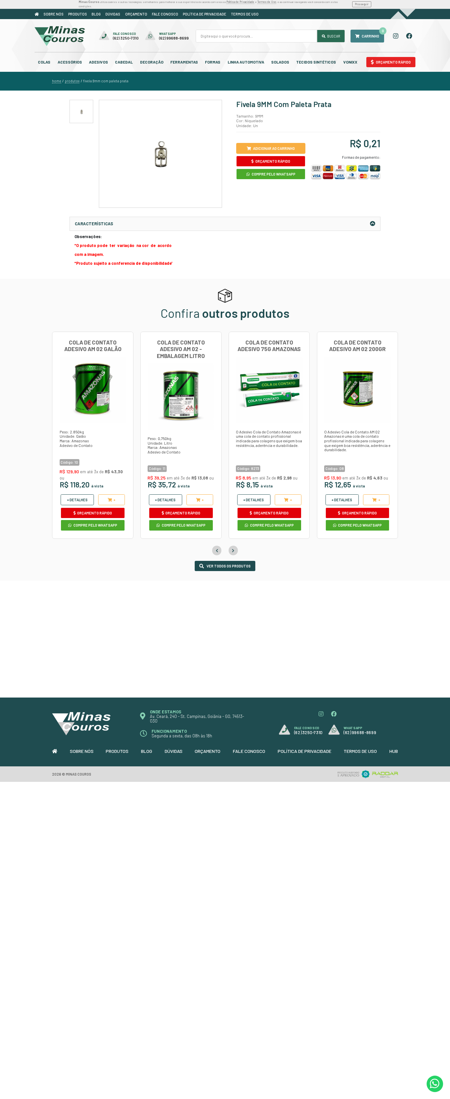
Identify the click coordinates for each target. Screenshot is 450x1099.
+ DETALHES (77, 500)
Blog (96, 14)
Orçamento (136, 14)
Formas (212, 62)
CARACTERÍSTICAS (94, 223)
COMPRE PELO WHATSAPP (273, 174)
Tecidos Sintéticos (316, 62)
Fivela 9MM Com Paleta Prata (105, 81)
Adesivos (98, 62)
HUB (393, 751)
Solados (280, 62)
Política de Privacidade (240, 2)
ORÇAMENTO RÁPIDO (272, 161)
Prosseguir (362, 4)
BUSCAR (333, 36)
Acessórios (70, 62)
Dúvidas (112, 14)
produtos (72, 81)
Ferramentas (184, 62)
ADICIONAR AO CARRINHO (274, 148)
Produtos (77, 14)
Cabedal (124, 62)
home (56, 81)
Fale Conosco (165, 14)
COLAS (44, 62)
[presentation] (216, 550)
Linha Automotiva (246, 62)
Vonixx (350, 62)
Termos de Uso (266, 2)
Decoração (151, 62)
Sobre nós (53, 14)
